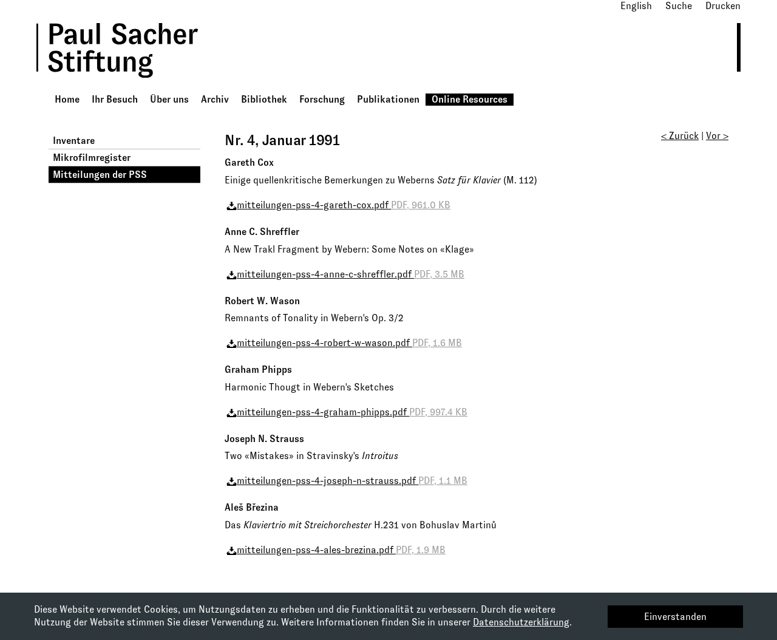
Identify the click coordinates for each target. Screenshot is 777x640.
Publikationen (388, 99)
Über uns (169, 99)
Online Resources (469, 99)
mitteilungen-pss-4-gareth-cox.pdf (343, 205)
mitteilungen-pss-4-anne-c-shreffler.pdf (350, 274)
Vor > (717, 136)
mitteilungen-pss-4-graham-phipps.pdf (352, 412)
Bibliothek (264, 99)
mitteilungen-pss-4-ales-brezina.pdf (341, 550)
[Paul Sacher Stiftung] (134, 86)
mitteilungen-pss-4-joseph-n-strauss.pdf (352, 480)
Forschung (322, 99)
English (636, 6)
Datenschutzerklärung (521, 622)
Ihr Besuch (115, 99)
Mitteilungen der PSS (100, 174)
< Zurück (680, 136)
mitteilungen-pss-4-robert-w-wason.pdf (349, 343)
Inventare (74, 140)
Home (67, 99)
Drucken (723, 6)
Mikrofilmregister (92, 157)
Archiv (215, 99)
